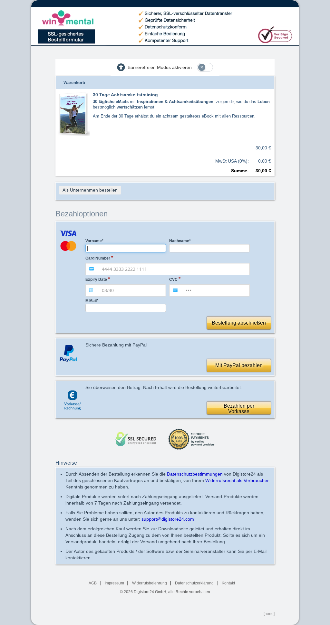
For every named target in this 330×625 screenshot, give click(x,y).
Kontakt (228, 583)
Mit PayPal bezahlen (239, 365)
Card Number (97, 258)
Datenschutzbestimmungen (195, 474)
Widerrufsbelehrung (149, 583)
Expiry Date (96, 279)
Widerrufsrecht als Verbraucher (237, 480)
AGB (93, 583)
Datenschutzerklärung (194, 583)
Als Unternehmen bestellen (90, 190)
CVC (173, 279)
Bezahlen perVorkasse (239, 408)
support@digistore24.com (167, 519)
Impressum (114, 583)
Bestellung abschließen (239, 323)
